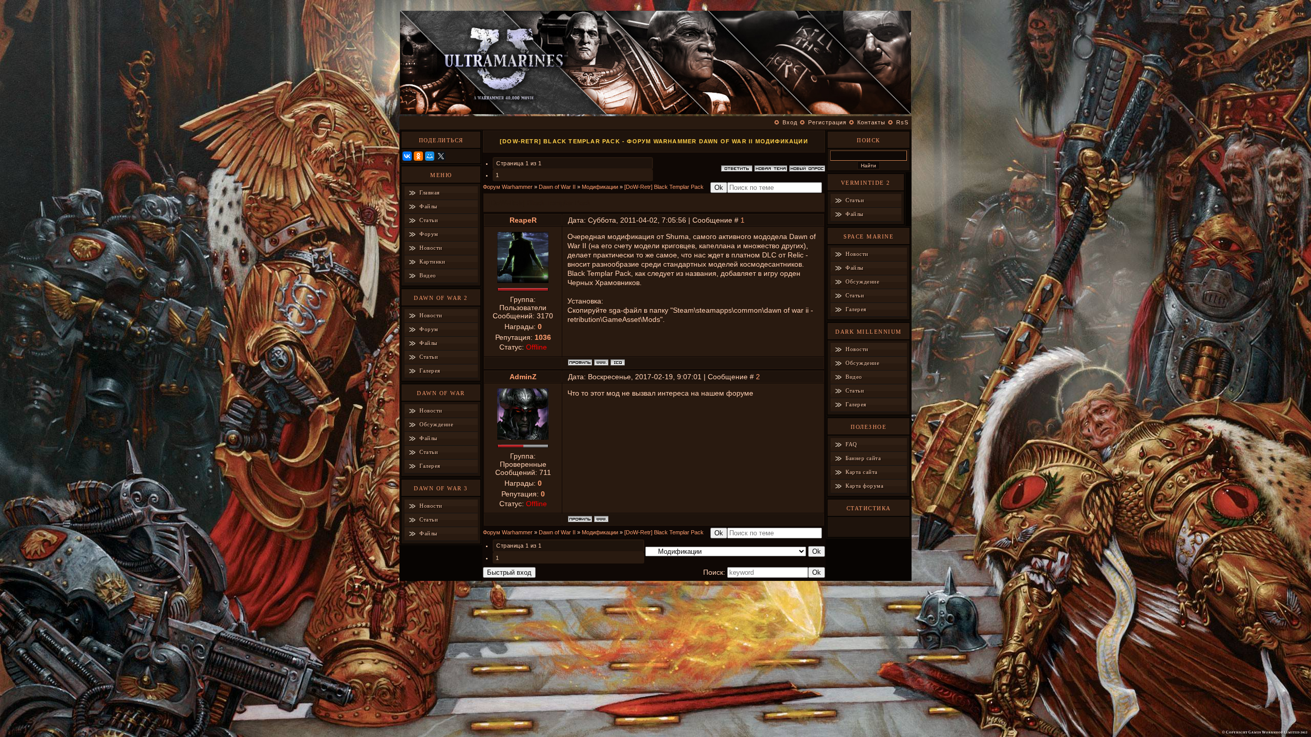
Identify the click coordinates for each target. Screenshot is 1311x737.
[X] (441, 156)
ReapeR (523, 220)
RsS (902, 122)
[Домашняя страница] (601, 362)
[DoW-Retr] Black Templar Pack (664, 187)
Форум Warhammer (508, 187)
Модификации (600, 187)
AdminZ (523, 377)
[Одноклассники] (418, 156)
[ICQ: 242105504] (617, 362)
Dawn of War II (557, 187)
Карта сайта (861, 472)
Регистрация (827, 122)
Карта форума (864, 486)
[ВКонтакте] (407, 156)
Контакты (871, 122)
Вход (790, 122)
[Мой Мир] (429, 156)
